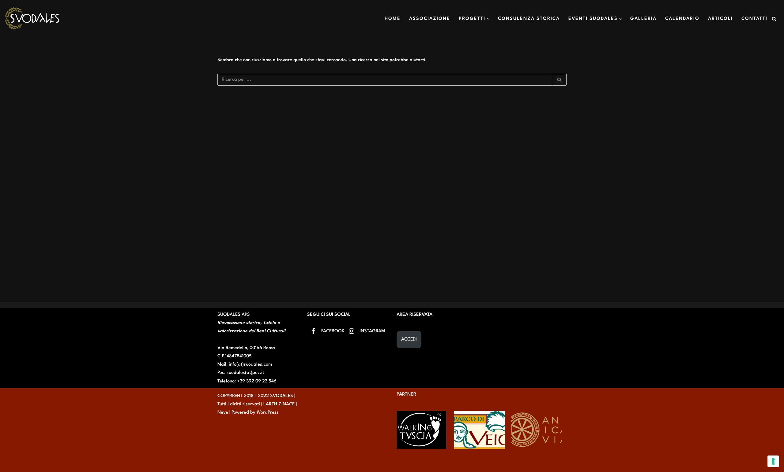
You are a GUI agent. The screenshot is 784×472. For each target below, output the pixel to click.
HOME (393, 19)
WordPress (268, 412)
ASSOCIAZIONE (429, 19)
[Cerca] (774, 19)
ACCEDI (409, 339)
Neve (222, 412)
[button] (488, 19)
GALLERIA (643, 19)
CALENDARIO (682, 19)
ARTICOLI (720, 19)
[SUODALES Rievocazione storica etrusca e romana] (32, 19)
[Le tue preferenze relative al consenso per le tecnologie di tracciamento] (773, 461)
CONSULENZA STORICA (529, 19)
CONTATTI (754, 19)
